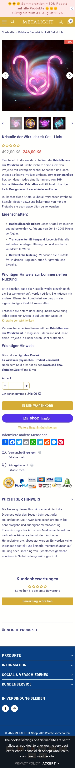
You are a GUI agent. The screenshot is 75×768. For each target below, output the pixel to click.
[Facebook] (5, 708)
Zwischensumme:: (14, 394)
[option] (37, 75)
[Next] (69, 75)
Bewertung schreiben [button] (37, 601)
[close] (72, 8)
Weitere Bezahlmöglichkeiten (37, 427)
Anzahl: (7, 378)
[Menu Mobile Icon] (4, 21)
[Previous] (5, 75)
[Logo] (38, 21)
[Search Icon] (15, 22)
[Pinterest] (14, 708)
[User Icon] (61, 22)
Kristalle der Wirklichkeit (18, 320)
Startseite (8, 32)
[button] (11, 145)
